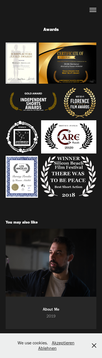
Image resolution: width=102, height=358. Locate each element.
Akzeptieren (63, 343)
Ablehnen (47, 348)
